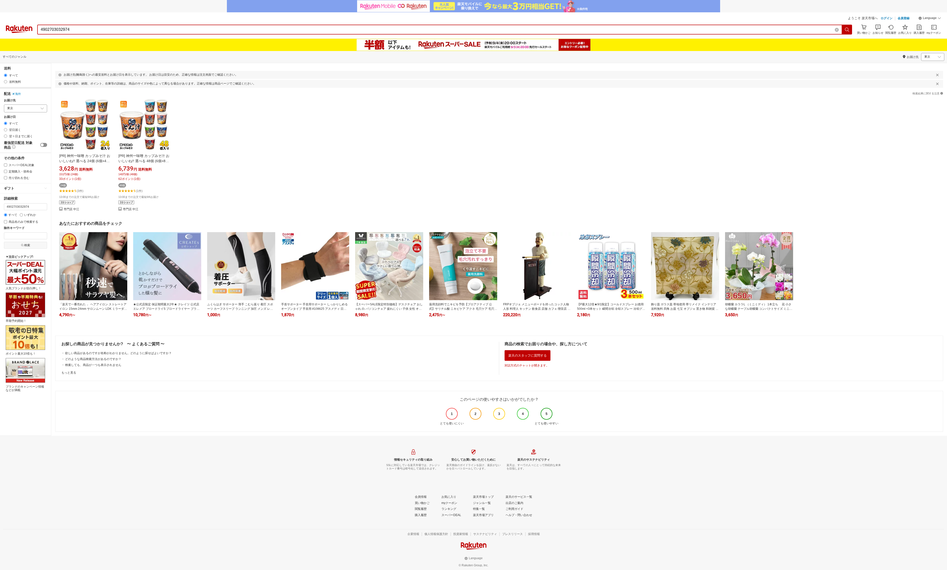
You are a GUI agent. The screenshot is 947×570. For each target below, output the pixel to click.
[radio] (5, 75)
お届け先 (10, 100)
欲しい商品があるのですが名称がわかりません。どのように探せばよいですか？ (118, 353)
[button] (929, 18)
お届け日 (10, 117)
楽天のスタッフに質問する (527, 355)
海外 (18, 94)
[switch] (43, 145)
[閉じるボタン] (937, 75)
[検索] (847, 30)
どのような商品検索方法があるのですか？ (93, 359)
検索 (27, 245)
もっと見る (68, 372)
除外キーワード (14, 228)
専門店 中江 (71, 209)
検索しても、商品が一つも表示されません (93, 365)
